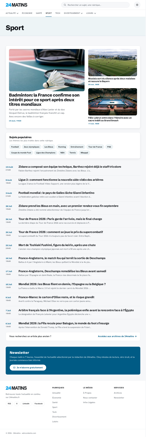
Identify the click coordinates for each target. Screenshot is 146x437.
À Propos (87, 393)
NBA (62, 152)
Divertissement (72, 13)
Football (15, 147)
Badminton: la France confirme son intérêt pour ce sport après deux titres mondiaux (44, 99)
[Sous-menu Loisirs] (95, 13)
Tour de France (95, 147)
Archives (118, 393)
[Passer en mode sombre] (137, 5)
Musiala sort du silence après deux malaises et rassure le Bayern (111, 80)
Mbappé (84, 152)
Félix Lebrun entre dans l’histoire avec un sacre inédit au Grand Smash (110, 119)
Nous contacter (90, 397)
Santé (39, 13)
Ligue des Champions (45, 152)
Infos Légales (89, 402)
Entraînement (77, 147)
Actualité (11, 13)
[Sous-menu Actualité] (17, 13)
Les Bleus (48, 147)
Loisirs (89, 13)
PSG (109, 147)
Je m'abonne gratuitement (30, 367)
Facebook (39, 403)
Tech (57, 13)
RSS (9, 403)
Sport (49, 13)
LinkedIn (26, 403)
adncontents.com (29, 433)
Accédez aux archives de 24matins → (117, 336)
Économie (27, 13)
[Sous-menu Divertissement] (82, 13)
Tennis (73, 152)
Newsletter (119, 397)
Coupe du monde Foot (21, 152)
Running (62, 147)
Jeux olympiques (31, 147)
